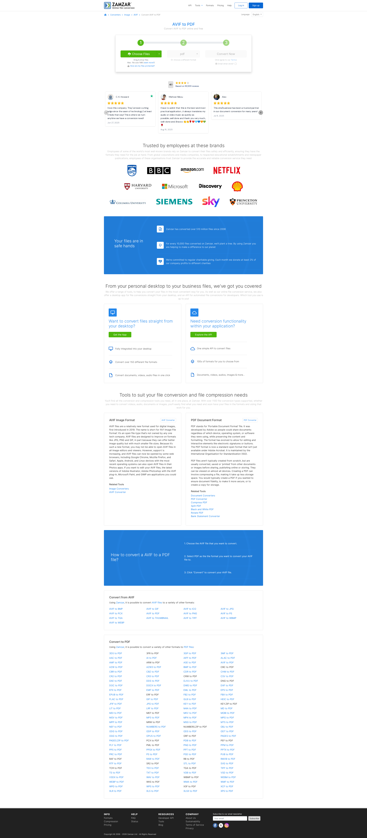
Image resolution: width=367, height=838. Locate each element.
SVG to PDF (227, 763)
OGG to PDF (116, 735)
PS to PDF (151, 754)
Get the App (120, 334)
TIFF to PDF (227, 768)
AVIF (136, 14)
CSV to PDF (227, 676)
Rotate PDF (197, 512)
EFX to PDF (115, 690)
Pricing (220, 5)
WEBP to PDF (116, 781)
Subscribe (254, 818)
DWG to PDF (190, 685)
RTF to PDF (115, 763)
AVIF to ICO (190, 608)
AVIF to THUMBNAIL (157, 618)
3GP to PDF (190, 653)
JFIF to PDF (115, 703)
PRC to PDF (115, 754)
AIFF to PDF (190, 657)
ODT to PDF (227, 731)
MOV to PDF (116, 717)
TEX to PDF (152, 768)
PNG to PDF (190, 745)
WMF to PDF (227, 781)
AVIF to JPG (227, 608)
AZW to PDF (116, 667)
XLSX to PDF (190, 791)
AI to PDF (151, 657)
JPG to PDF (152, 703)
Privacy (190, 828)
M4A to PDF (190, 708)
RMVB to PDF (228, 758)
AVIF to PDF (152, 613)
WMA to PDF (190, 781)
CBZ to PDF (152, 671)
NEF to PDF (115, 726)
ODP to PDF (152, 731)
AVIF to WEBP (116, 622)
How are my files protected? (142, 66)
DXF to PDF (227, 685)
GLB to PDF (190, 699)
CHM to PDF (227, 671)
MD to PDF (227, 708)
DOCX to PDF (153, 685)
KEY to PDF (190, 703)
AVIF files (157, 602)
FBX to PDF (227, 694)
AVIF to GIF (152, 608)
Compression (111, 821)
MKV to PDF (190, 713)
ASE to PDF (190, 662)
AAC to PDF (115, 657)
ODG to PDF (116, 731)
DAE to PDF (115, 680)
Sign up (255, 5)
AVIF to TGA (116, 618)
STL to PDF (190, 763)
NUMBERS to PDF (156, 726)
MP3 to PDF (152, 717)
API (190, 5)
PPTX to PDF (228, 749)
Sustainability (193, 821)
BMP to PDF (190, 667)
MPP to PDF (115, 722)
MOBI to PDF (228, 713)
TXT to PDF (152, 772)
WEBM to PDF (228, 777)
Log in (241, 5)
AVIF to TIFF (190, 618)
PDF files (188, 647)
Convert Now (226, 54)
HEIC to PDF (227, 699)
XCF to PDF (227, 786)
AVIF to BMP (116, 608)
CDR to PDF (190, 671)
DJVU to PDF (191, 680)
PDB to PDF (190, 740)
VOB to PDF (190, 772)
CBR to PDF (115, 671)
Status (134, 821)
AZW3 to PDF (153, 667)
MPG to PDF (227, 717)
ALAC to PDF (228, 657)
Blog (160, 824)
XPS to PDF (227, 791)
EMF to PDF (152, 690)
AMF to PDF (115, 662)
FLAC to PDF (116, 699)
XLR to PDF (115, 791)
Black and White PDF (202, 509)
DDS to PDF (152, 680)
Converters (115, 14)
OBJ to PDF (227, 726)
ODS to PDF (190, 731)
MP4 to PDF (190, 717)
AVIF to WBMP (228, 618)
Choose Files (140, 54)
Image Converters (119, 488)
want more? (149, 63)
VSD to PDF (227, 772)
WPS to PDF (153, 786)
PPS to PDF (115, 749)
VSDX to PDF (116, 777)
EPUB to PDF (116, 694)
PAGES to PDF (228, 735)
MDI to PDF (115, 713)
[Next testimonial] (260, 112)
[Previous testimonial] (106, 112)
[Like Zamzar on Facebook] (215, 825)
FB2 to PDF (190, 694)
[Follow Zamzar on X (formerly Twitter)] (221, 825)
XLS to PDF (152, 791)
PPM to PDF (227, 745)
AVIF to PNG (190, 613)
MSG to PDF (190, 722)
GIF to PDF (152, 699)
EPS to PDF (227, 690)
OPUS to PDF (153, 735)
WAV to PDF (153, 777)
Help (229, 5)
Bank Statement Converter (205, 516)
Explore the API (203, 334)
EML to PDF (190, 690)
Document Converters (203, 495)
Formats (210, 5)
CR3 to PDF (152, 676)
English (256, 14)
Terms (233, 60)
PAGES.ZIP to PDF (119, 740)
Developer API (166, 817)
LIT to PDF (115, 708)
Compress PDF (199, 502)
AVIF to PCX (115, 613)
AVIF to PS (226, 613)
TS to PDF (114, 772)
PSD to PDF (190, 754)
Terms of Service (195, 824)
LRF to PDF (152, 708)
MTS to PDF (227, 722)
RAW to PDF (153, 758)
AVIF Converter (168, 420)
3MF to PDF (227, 653)
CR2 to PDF (115, 676)
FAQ (133, 817)
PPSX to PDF (153, 749)
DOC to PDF (116, 685)
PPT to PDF (190, 749)
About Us (191, 817)
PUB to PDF (227, 754)
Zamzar (120, 602)
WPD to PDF (116, 786)
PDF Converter (250, 420)
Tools (198, 5)
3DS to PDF (115, 653)
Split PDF (196, 505)
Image (127, 14)
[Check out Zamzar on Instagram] (226, 825)
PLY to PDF (115, 745)
